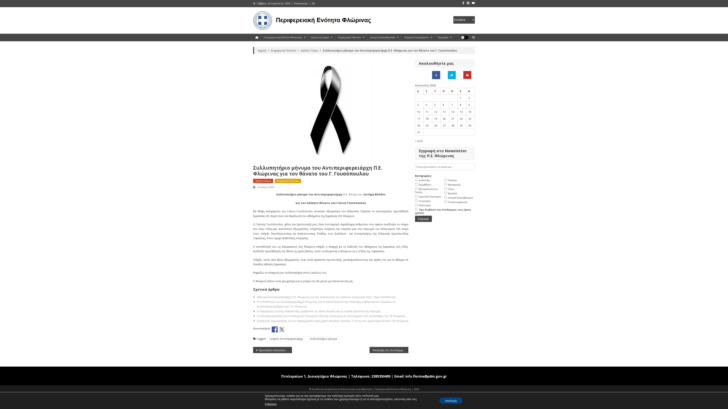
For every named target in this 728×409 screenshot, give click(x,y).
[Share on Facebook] (275, 329)
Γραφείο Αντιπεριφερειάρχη (286, 338)
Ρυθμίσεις (271, 404)
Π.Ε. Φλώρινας (353, 194)
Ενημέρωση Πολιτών (349, 37)
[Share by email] (303, 329)
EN (313, 3)
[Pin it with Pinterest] (289, 329)
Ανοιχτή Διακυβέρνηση (382, 37)
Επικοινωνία (301, 3)
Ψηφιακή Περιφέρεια (416, 37)
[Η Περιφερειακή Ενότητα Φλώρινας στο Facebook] (436, 74)
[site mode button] (464, 37)
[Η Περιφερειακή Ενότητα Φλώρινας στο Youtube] (467, 74)
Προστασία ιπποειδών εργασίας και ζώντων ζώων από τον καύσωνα (275, 350)
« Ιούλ (419, 141)
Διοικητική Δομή (320, 37)
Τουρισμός (443, 37)
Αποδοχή (451, 401)
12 (435, 112)
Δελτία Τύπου (263, 181)
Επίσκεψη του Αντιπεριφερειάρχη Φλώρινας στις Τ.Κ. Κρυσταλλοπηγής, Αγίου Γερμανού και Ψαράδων (390, 350)
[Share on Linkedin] (296, 329)
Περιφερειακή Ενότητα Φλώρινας (283, 37)
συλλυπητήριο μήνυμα (323, 338)
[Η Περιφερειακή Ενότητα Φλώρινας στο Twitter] (452, 74)
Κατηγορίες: (423, 176)
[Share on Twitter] (282, 329)
